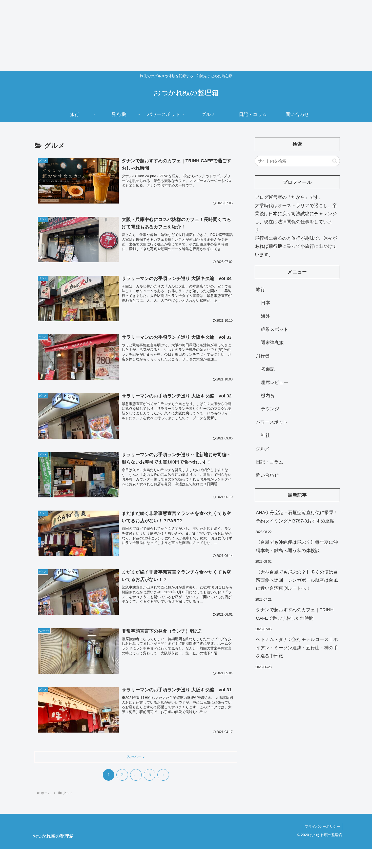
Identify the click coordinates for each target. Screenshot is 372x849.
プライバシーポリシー (322, 826)
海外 (265, 316)
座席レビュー (274, 382)
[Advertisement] (152, 35)
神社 (265, 435)
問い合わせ (267, 475)
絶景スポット (274, 329)
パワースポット (272, 422)
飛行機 (263, 355)
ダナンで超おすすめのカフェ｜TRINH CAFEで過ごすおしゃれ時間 (295, 613)
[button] (334, 161)
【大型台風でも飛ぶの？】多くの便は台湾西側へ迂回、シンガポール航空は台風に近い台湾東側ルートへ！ (297, 580)
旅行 (260, 289)
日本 (265, 302)
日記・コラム (269, 461)
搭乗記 (268, 369)
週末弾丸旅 (272, 342)
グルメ (263, 448)
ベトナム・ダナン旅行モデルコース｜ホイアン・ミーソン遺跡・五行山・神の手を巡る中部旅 (297, 647)
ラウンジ (270, 408)
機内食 (268, 395)
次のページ (136, 757)
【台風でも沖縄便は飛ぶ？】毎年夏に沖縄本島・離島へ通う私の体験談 (297, 546)
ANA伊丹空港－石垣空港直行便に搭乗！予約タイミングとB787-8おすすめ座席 (297, 516)
